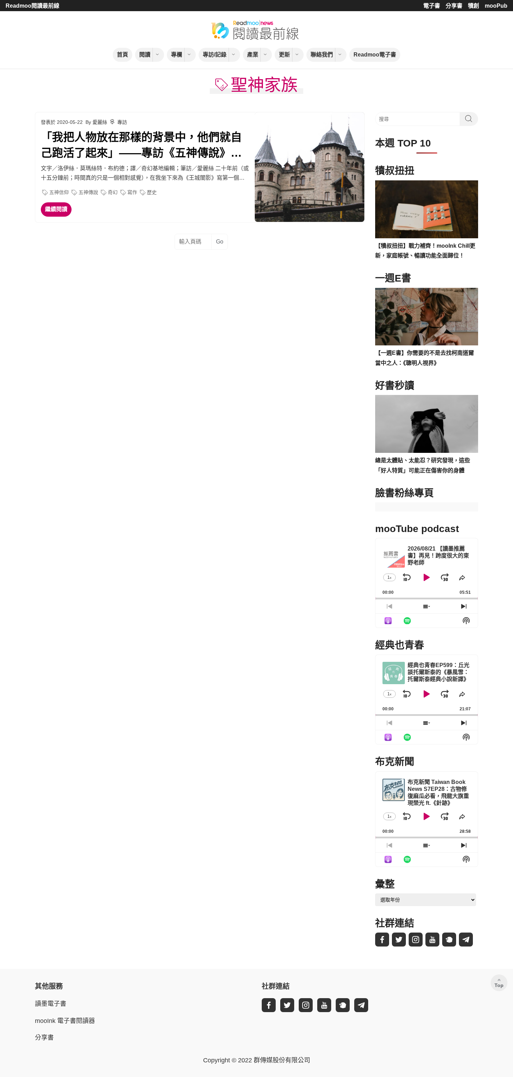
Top (499, 985)
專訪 (122, 122)
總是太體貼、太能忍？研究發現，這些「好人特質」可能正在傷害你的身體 (422, 465)
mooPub (496, 6)
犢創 (473, 6)
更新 (284, 55)
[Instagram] (416, 940)
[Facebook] (382, 940)
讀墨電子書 (50, 1003)
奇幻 (113, 192)
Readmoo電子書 (375, 55)
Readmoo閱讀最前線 (32, 6)
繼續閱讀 (56, 209)
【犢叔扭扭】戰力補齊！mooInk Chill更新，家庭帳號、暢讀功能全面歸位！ (425, 251)
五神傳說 (88, 192)
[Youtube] (432, 940)
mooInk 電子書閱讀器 (65, 1020)
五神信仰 (59, 192)
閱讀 (144, 55)
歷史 (152, 192)
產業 (252, 55)
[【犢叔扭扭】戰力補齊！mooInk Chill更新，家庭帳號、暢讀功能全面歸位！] (426, 209)
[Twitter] (399, 940)
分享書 (454, 6)
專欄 (176, 55)
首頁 (122, 55)
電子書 (431, 6)
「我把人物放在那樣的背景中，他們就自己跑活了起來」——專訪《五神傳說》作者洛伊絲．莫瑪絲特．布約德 (141, 146)
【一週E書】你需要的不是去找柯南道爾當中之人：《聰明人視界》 (424, 358)
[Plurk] (449, 940)
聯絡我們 (322, 55)
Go (219, 242)
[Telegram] (466, 940)
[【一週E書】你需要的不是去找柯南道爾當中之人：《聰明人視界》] (426, 317)
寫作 (132, 192)
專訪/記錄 (214, 55)
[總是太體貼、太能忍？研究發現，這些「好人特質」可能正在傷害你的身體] (426, 424)
